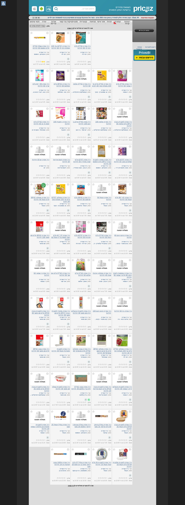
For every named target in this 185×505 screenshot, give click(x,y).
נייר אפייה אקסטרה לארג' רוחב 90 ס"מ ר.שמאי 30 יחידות (122, 275)
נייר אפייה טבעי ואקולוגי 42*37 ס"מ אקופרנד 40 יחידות (81, 351)
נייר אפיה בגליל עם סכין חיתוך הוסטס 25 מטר (81, 426)
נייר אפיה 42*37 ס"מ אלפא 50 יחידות (82, 274)
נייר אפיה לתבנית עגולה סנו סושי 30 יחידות (61, 388)
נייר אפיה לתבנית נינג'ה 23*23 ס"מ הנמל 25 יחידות (123, 427)
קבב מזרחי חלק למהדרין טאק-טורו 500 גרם (113, 18)
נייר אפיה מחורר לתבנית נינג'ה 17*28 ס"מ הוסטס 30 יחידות (102, 162)
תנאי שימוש (35, 22)
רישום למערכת (150, 47)
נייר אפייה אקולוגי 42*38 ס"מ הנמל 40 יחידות (40, 198)
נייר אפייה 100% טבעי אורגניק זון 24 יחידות (61, 463)
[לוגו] (134, 7)
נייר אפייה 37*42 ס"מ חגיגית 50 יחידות (82, 236)
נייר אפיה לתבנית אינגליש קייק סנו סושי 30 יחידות (80, 312)
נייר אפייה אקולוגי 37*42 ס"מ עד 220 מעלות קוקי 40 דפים (60, 199)
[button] (56, 8)
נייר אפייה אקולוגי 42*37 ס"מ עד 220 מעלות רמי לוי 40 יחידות (122, 351)
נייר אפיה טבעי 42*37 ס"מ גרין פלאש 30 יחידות (80, 388)
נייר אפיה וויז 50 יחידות (123, 311)
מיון (48, 26)
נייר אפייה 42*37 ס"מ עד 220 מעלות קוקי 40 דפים (101, 85)
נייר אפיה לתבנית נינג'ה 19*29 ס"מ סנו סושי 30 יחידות (40, 313)
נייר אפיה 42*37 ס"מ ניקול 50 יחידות (103, 236)
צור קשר (63, 22)
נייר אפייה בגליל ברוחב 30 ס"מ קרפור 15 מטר (102, 426)
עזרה (44, 22)
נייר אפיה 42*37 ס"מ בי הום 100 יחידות (81, 123)
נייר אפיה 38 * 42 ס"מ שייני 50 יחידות (41, 85)
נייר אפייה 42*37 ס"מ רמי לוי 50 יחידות (82, 47)
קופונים (118, 22)
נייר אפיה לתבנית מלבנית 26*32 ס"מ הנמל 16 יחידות (122, 464)
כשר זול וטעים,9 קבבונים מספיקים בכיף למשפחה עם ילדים (71, 18)
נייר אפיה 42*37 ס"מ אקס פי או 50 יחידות (41, 123)
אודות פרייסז (53, 23)
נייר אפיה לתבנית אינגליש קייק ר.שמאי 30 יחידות (122, 388)
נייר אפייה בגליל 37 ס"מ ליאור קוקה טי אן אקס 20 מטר (81, 464)
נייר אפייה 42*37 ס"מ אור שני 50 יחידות (60, 274)
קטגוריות (83, 22)
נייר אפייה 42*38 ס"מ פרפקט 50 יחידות (82, 198)
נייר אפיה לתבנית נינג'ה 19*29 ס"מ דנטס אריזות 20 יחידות (102, 389)
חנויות (109, 22)
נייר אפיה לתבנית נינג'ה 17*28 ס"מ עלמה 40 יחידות (123, 124)
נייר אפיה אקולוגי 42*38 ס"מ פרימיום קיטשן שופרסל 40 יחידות (102, 351)
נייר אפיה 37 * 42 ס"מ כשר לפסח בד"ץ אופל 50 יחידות (60, 237)
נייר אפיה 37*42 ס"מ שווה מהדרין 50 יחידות (81, 161)
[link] (48, 8)
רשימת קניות (127, 23)
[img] (144, 55)
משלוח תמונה (81, 79)
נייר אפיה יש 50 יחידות (40, 160)
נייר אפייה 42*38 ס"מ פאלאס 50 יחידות (62, 85)
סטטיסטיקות (72, 22)
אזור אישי (101, 22)
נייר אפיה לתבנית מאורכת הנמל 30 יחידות (61, 350)
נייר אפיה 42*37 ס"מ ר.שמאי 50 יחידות (124, 85)
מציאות (93, 22)
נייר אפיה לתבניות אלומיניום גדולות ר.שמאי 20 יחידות (40, 427)
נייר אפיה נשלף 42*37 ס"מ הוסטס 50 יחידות (41, 47)
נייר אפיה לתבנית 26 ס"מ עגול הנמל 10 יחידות (101, 463)
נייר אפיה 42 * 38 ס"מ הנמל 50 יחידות (123, 198)
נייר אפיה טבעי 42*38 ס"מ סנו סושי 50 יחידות (40, 350)
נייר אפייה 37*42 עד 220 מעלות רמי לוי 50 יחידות (60, 47)
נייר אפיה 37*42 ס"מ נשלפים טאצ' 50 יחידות (123, 161)
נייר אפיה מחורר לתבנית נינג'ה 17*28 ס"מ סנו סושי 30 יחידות (61, 313)
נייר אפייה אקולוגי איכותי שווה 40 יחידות (102, 274)
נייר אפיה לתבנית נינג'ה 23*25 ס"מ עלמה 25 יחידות (40, 389)
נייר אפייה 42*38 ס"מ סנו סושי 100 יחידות (39, 236)
